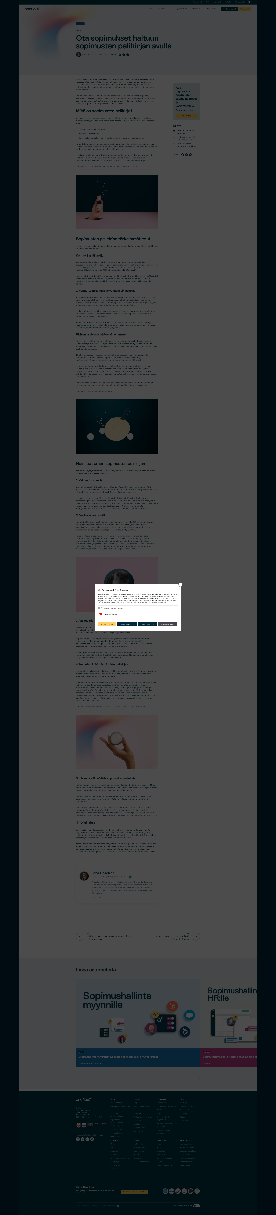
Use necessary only (127, 624)
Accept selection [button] (147, 624)
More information (167, 624)
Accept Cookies (107, 624)
